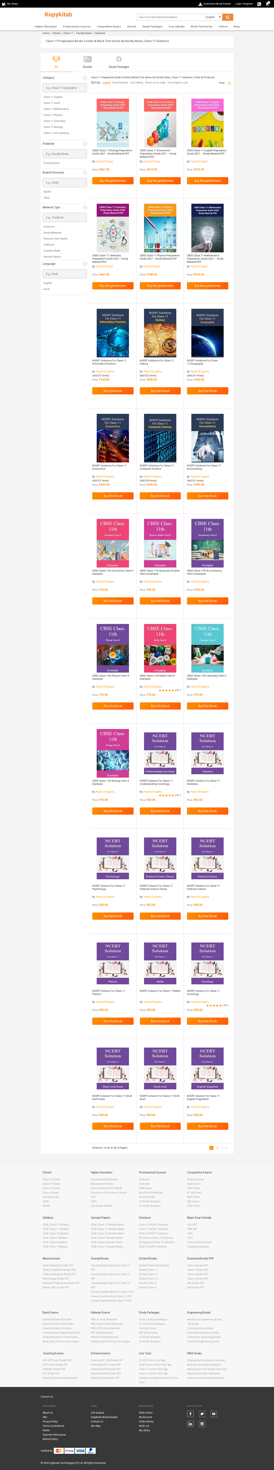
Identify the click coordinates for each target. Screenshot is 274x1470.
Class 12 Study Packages (153, 1319)
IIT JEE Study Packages (152, 1324)
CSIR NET (192, 1229)
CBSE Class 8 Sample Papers (107, 1242)
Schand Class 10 (148, 1278)
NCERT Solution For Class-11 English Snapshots (203, 1097)
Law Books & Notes (101, 1205)
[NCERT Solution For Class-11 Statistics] (207, 753)
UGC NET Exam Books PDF (57, 1360)
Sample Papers (52, 256)
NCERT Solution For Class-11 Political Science (203, 887)
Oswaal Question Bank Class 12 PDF (111, 1296)
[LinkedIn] (190, 1425)
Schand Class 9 (147, 1283)
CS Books (144, 1183)
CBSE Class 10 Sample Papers (107, 1233)
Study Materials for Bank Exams (60, 1337)
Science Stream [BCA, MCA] (106, 1188)
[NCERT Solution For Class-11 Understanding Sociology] (160, 753)
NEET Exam (193, 1197)
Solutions (49, 226)
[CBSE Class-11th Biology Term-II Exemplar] (113, 753)
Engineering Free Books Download (206, 1360)
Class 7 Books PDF (197, 1269)
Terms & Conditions (53, 1426)
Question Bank (52, 250)
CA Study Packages (150, 1201)
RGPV (94, 1201)
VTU (93, 1197)
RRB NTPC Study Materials (105, 1328)
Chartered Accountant (199, 1242)
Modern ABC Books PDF (56, 1287)
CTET (190, 1237)
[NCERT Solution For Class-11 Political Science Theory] (160, 858)
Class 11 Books (51, 1183)
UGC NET (192, 1224)
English (48, 283)
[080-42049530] (259, 3)
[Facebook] (190, 1415)
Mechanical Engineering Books (204, 1319)
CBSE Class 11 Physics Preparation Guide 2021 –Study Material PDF (160, 257)
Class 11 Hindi (52, 102)
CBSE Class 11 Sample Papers (107, 1229)
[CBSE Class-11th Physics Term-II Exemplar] (113, 648)
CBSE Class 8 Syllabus (55, 1242)
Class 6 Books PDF (197, 1274)
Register (248, 3)
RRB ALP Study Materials (104, 1337)
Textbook (49, 244)
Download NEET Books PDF (106, 1364)
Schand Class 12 (148, 1269)
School (131, 26)
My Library (144, 1430)
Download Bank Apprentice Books (61, 1332)
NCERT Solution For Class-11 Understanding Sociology (156, 782)
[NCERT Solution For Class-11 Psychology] (113, 858)
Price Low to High (155, 82)
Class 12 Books (51, 1179)
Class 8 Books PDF (197, 1265)
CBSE (47, 197)
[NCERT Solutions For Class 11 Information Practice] (113, 333)
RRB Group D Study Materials (107, 1324)
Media (46, 1430)
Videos (223, 26)
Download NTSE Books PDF (106, 1369)
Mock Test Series (201, 26)
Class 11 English (53, 96)
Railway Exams (195, 1179)
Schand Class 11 (148, 1274)
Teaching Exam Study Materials (60, 1378)
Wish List (144, 1426)
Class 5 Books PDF (197, 1278)
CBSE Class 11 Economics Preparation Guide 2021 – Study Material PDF (158, 153)
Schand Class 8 (147, 1287)
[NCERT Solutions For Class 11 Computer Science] (160, 438)
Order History (146, 1421)
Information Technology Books (204, 1337)
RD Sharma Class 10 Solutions (156, 1237)
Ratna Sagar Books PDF (56, 1278)
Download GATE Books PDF (106, 1373)
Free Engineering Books (104, 1179)
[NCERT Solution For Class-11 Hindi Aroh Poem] (113, 1068)
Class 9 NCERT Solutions (153, 1246)
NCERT (47, 191)
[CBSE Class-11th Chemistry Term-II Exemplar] (207, 648)
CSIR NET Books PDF (54, 1369)
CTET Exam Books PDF (55, 1364)
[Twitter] (202, 1415)
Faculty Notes (84, 33)
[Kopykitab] (57, 14)
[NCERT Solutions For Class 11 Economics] (113, 438)
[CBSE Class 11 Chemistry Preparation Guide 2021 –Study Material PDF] (113, 228)
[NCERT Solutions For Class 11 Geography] (207, 333)
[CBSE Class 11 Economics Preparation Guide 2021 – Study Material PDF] (160, 123)
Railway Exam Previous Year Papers (110, 1341)
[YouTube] (213, 1415)
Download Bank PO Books (57, 1319)
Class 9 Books (51, 1192)
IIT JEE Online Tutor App (152, 1360)
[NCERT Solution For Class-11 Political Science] (207, 858)
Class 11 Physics (53, 114)
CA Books (144, 1179)
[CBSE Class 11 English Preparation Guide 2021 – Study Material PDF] (207, 123)
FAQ (45, 1417)
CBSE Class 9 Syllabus (55, 1237)
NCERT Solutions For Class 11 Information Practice (109, 362)
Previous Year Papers (56, 238)
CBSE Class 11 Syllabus (56, 1229)
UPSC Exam (193, 1205)
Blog (236, 26)
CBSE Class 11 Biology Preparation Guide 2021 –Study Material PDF (112, 152)
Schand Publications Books (154, 1265)
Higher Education (46, 26)
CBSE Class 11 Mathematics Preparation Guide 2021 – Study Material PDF (205, 258)
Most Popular (120, 82)
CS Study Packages (149, 1205)
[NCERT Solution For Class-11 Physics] (113, 963)
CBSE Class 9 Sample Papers (107, 1237)
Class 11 (68, 33)
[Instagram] (202, 1425)
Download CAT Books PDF (105, 1378)
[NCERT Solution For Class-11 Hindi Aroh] (160, 1068)
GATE (190, 1233)
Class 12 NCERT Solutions (153, 1224)
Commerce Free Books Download (205, 1378)
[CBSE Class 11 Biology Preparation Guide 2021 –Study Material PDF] (113, 123)
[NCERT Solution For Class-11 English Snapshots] (207, 1068)
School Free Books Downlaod (203, 1373)
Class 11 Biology (53, 126)
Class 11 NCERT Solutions (153, 1229)
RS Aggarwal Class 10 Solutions (157, 1242)
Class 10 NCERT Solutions (153, 1233)
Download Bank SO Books (57, 1328)
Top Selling (136, 82)
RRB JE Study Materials (104, 1319)
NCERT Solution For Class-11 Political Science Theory (156, 887)
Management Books (102, 1183)
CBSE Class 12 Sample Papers (107, 1224)
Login (238, 3)
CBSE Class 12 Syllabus (56, 1224)
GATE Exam (193, 1188)
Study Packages (152, 26)
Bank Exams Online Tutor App (155, 1364)
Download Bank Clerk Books (58, 1324)
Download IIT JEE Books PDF (106, 1360)
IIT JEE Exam (194, 1192)
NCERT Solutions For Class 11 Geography (202, 362)
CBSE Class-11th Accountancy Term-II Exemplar (204, 572)
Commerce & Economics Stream (109, 1192)
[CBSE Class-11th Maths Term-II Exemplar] (160, 648)
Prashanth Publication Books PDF (61, 1283)
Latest (106, 82)
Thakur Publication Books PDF (59, 1274)
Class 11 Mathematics (56, 108)
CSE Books (193, 1324)
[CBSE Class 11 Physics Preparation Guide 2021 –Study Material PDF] (160, 228)
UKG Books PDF (195, 1287)
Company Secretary (198, 1246)
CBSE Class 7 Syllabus (55, 1246)
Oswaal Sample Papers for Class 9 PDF (112, 1292)
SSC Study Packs (148, 1332)
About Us (48, 1412)
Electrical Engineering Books (203, 1332)
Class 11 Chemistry (54, 120)
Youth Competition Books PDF (59, 1269)
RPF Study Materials (102, 1332)
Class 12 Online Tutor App (153, 1369)
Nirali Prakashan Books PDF (58, 1265)
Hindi (47, 289)
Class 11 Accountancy (56, 132)
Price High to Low (178, 82)
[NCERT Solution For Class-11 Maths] (160, 963)
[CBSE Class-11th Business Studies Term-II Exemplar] (160, 543)
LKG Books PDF (195, 1283)
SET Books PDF (51, 1373)
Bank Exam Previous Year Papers (61, 1341)
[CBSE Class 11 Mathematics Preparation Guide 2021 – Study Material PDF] (207, 228)
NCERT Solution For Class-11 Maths (160, 990)
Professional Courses (77, 26)
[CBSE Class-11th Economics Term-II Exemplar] (113, 543)
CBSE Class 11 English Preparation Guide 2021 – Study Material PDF (206, 152)
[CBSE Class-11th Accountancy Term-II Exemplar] (207, 543)
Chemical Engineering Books (203, 1341)
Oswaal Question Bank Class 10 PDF (111, 1300)
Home (46, 33)
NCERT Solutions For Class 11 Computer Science (157, 467)
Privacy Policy (50, 1421)
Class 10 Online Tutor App (153, 1373)
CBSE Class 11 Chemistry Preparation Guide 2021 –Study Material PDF (110, 258)
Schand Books (147, 1197)
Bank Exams (194, 1183)
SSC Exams (193, 1201)
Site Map (95, 1426)
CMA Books (145, 1188)
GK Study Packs (147, 1328)
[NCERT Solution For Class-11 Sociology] (207, 963)
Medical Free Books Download (204, 1364)
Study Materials (52, 232)
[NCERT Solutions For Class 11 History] (160, 333)
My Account (145, 1417)
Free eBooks (177, 26)
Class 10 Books (51, 1188)
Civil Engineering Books (200, 1328)
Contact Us (47, 1396)
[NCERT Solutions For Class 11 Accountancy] (207, 438)
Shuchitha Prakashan (151, 1192)
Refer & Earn (146, 1412)
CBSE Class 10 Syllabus (56, 1233)
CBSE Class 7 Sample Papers (107, 1246)
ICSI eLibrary (97, 1412)
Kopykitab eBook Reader (104, 1417)
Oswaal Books (51, 1197)
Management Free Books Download (207, 1369)
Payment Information (54, 1434)
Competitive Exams (109, 26)
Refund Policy (50, 1439)
